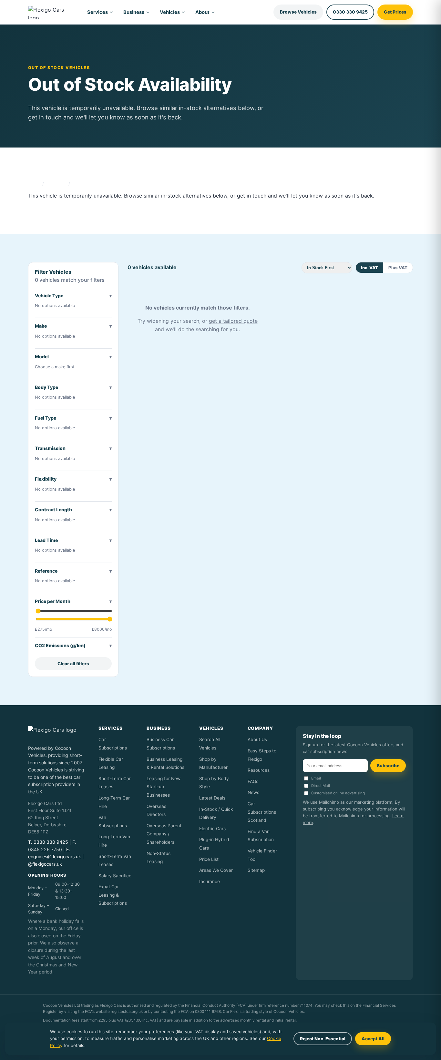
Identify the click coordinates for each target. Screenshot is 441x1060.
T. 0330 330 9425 (48, 842)
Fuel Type (45, 418)
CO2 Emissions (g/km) (60, 645)
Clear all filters (73, 663)
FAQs (253, 781)
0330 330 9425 (350, 12)
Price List (209, 859)
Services (97, 12)
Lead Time (46, 540)
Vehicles (170, 12)
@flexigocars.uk (45, 864)
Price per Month (52, 601)
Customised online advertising (338, 793)
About (202, 12)
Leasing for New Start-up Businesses (163, 787)
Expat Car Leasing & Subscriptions (112, 895)
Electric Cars (212, 828)
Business (133, 12)
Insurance (209, 881)
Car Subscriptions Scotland (262, 812)
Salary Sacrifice (114, 875)
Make (41, 326)
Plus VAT (397, 267)
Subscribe (388, 765)
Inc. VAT (369, 267)
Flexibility (45, 479)
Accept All (373, 1038)
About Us (257, 739)
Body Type (46, 387)
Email (316, 778)
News (253, 792)
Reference (46, 571)
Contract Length (53, 509)
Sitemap (256, 870)
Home (34, 183)
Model (42, 356)
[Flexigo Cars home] (51, 12)
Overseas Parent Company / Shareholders (164, 834)
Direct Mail (320, 785)
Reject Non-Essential (322, 1038)
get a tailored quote (233, 321)
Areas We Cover (216, 870)
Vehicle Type (49, 295)
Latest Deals (212, 797)
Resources (259, 770)
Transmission (50, 448)
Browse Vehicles (298, 12)
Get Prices (395, 12)
